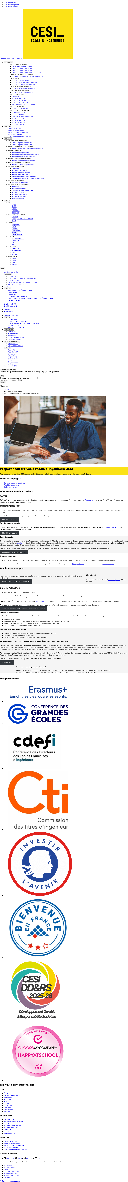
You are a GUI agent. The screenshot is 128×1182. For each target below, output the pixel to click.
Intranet (7, 1111)
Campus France (110, 527)
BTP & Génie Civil (10, 1141)
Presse (6, 1103)
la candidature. (108, 564)
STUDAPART (7, 662)
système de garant (43, 601)
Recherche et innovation (13, 1095)
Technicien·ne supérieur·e (13, 1121)
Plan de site (8, 1109)
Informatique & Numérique (14, 1145)
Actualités (8, 1099)
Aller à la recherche (11, 7)
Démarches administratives (14, 483)
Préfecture (89, 500)
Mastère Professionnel (12, 1125)
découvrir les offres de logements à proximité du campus (23, 609)
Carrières (7, 1107)
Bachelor (7, 1123)
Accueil (7, 390)
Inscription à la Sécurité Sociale (14, 552)
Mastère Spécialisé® (11, 1127)
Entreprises (8, 1105)
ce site (19, 543)
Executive (7, 1129)
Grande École (9, 1119)
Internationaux (9, 1133)
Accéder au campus (11, 485)
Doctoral (7, 1131)
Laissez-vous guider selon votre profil (14, 372)
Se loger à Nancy (10, 487)
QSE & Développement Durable (16, 1149)
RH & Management (11, 1147)
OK (2, 376)
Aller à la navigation (11, 5)
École (6, 1093)
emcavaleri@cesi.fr (114, 580)
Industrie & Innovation (12, 1143)
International (9, 1097)
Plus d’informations (9, 519)
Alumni (6, 1101)
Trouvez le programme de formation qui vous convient (20, 378)
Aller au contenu (10, 3)
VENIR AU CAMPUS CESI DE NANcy (16, 582)
